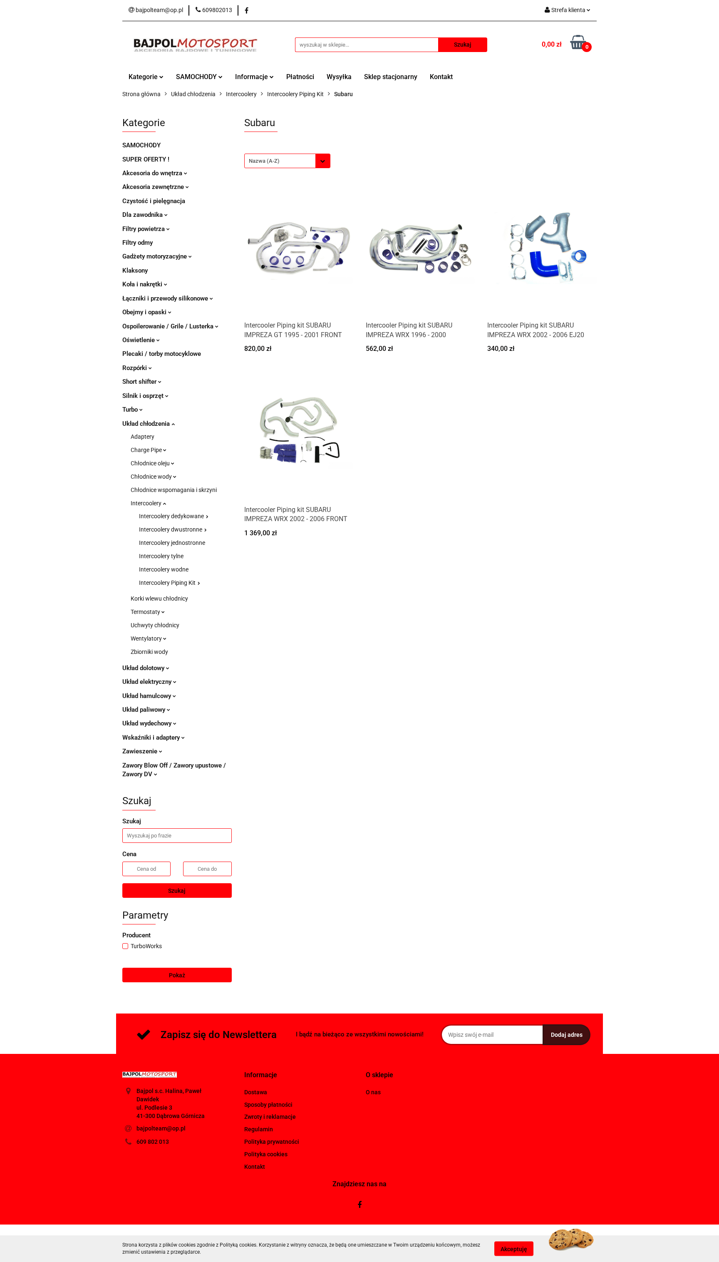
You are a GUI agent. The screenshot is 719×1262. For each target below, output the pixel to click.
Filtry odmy (137, 242)
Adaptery (142, 436)
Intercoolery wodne (163, 569)
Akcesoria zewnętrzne (154, 187)
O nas (373, 1092)
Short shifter (140, 381)
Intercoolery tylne (161, 556)
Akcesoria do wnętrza (153, 173)
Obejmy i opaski (145, 312)
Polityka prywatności (271, 1141)
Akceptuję (514, 1248)
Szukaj (177, 890)
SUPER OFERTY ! (145, 159)
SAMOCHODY (197, 77)
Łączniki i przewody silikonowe (166, 298)
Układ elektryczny (147, 682)
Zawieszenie (140, 751)
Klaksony (135, 270)
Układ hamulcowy (147, 696)
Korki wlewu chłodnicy (159, 598)
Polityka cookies (266, 1154)
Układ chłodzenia (146, 423)
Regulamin (258, 1129)
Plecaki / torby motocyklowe (161, 354)
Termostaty (146, 612)
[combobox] (287, 161)
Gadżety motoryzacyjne (155, 256)
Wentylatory (147, 638)
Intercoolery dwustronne (171, 529)
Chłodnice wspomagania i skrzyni (174, 490)
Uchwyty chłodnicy (155, 625)
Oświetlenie (139, 340)
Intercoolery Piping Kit (168, 582)
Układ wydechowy (147, 723)
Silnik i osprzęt (143, 396)
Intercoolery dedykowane (172, 516)
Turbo (130, 409)
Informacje (252, 77)
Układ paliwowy (144, 709)
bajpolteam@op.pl (161, 1128)
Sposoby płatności (268, 1104)
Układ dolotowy (144, 668)
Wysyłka (339, 77)
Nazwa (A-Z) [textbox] (264, 161)
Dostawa (255, 1092)
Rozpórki (135, 368)
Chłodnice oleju (151, 463)
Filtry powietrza (144, 229)
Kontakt (441, 77)
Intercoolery (147, 503)
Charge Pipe (147, 450)
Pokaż (177, 975)
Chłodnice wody (152, 476)
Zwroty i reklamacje (270, 1116)
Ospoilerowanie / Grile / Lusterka (168, 326)
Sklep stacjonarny (390, 77)
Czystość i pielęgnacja (153, 201)
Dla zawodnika (143, 215)
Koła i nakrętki (143, 284)
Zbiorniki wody (149, 651)
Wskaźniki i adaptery (151, 737)
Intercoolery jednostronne (172, 542)
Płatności (300, 77)
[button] (260, 1075)
